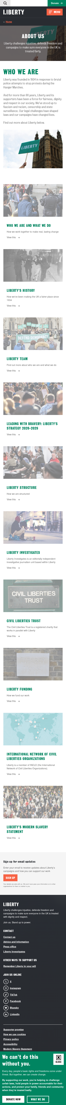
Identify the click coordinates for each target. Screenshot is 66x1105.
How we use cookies (14, 1034)
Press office (9, 946)
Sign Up (10, 877)
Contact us (9, 937)
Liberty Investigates (14, 951)
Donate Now (13, 1099)
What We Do (38, 1099)
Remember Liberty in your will (19, 966)
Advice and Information (16, 941)
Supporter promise (13, 1029)
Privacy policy (11, 1039)
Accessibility (10, 1044)
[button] (5, 3)
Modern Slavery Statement (17, 1048)
